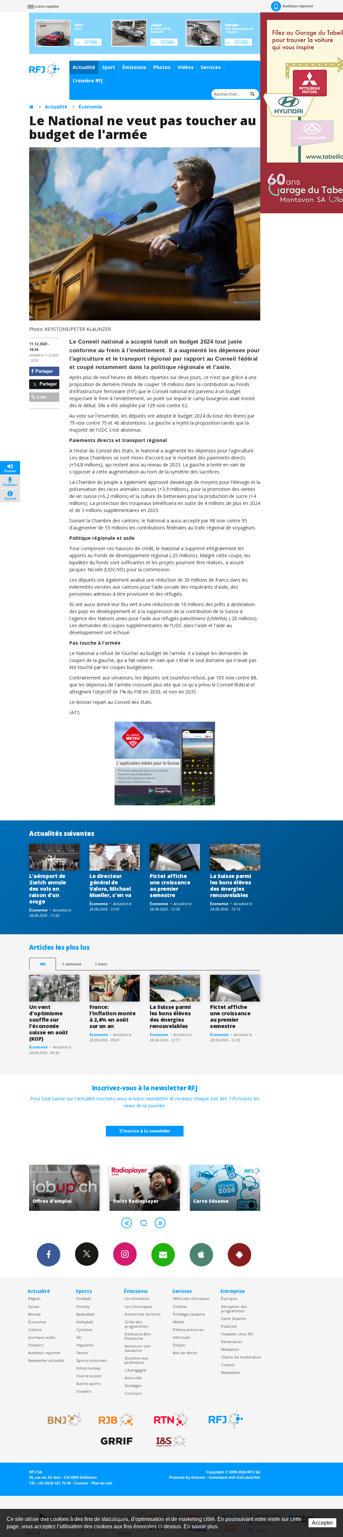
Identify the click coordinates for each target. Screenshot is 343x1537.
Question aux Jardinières (136, 1360)
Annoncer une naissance (137, 1348)
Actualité (84, 67)
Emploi (179, 1345)
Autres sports (88, 1383)
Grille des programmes (136, 1324)
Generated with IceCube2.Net (234, 1477)
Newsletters (163, 1254)
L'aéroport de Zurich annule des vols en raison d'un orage (47, 888)
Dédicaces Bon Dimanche (138, 1336)
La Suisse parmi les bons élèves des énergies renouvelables (230, 885)
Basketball (85, 1314)
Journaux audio (41, 1337)
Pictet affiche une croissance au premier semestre (170, 885)
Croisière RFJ (87, 80)
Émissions (134, 67)
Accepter (322, 1523)
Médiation (230, 1349)
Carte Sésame (233, 1318)
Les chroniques (138, 1306)
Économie (90, 106)
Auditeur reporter (44, 1352)
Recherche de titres (142, 1314)
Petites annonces (188, 1329)
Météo (179, 1322)
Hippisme (84, 1345)
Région (34, 1298)
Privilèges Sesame (189, 1314)
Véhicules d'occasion (191, 1298)
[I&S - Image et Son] (171, 1441)
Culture (35, 1329)
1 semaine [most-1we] (71, 963)
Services (211, 67)
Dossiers (35, 1345)
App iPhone (201, 1254)
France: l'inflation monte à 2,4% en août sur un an (112, 1016)
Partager (43, 371)
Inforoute (181, 1337)
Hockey (82, 1306)
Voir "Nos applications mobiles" (225, 1188)
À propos (229, 1298)
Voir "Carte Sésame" (145, 1188)
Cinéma (180, 1306)
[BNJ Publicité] (62, 1419)
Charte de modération (241, 1357)
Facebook (48, 1254)
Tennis (82, 1352)
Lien (41, 396)
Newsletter (231, 1372)
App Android (239, 1254)
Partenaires (231, 1341)
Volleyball (84, 1322)
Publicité (229, 1326)
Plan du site (101, 1483)
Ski (78, 1337)
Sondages (133, 1385)
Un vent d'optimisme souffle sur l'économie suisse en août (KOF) (48, 1022)
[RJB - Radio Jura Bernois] (116, 1419)
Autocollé (133, 1378)
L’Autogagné (135, 1370)
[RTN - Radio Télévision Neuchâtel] (171, 1419)
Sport (108, 67)
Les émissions (137, 1298)
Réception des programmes (234, 1308)
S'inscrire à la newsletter (144, 1130)
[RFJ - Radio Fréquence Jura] (226, 1419)
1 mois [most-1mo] (101, 963)
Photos (161, 67)
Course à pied (88, 1376)
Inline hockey (88, 1368)
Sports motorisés (91, 1360)
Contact (228, 1365)
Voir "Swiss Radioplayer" (64, 1188)
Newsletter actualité (46, 1360)
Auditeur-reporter (297, 6)
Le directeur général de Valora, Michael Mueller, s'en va (110, 885)
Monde (34, 1314)
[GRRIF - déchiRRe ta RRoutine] (116, 1441)
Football (83, 1298)
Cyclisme (84, 1329)
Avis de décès (185, 1352)
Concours (133, 1393)
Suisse (33, 1306)
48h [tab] (43, 963)
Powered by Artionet (187, 1477)
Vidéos (186, 67)
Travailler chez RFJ (237, 1334)
